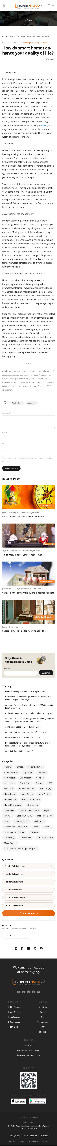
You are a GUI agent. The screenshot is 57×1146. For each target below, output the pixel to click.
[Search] (49, 5)
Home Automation (26, 788)
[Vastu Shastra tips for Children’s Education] (28, 497)
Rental (35, 826)
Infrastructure (32, 805)
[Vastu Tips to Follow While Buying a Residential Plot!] (28, 574)
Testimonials (42, 1022)
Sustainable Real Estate (14, 832)
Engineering (9, 783)
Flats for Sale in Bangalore (16, 897)
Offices (28, 1045)
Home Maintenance (12, 805)
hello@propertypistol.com (28, 1055)
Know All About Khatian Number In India (22, 737)
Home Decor (10, 794)
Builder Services (14, 1007)
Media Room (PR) (44, 815)
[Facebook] (19, 991)
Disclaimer (45, 1136)
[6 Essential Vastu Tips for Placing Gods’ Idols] (28, 612)
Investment (9, 810)
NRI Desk (14, 1027)
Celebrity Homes (35, 767)
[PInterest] (34, 991)
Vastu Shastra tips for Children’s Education (23, 516)
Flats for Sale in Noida (14, 889)
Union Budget (10, 843)
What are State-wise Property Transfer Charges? (26, 732)
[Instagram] (29, 991)
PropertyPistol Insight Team (35, 42)
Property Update (22, 821)
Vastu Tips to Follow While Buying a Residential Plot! (28, 592)
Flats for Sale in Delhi (14, 882)
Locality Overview (24, 815)
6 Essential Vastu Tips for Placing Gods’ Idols (24, 630)
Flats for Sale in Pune (14, 874)
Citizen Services (11, 772)
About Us (43, 1007)
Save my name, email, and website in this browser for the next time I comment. (27, 459)
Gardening (8, 788)
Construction (25, 777)
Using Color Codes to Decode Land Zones (23, 727)
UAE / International (45, 837)
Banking (7, 767)
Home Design (27, 794)
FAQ (43, 1027)
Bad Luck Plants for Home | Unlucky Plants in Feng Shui (29, 713)
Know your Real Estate (29, 810)
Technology (9, 837)
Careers (43, 1012)
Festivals (39, 783)
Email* (7, 668)
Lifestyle (8, 815)
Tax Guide (34, 832)
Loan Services (14, 1017)
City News (42, 772)
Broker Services (14, 1012)
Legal (46, 810)
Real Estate (39, 821)
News (6, 821)
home (43, 125)
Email (5, 444)
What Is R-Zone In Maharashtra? (19, 751)
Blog (43, 1017)
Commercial (9, 777)
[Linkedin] (24, 991)
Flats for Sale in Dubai (14, 905)
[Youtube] (38, 991)
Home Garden (44, 794)
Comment (6, 413)
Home (4, 36)
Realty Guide (17, 403)
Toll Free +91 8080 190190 (28, 1050)
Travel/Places (25, 837)
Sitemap (42, 1032)
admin (20, 627)
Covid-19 (40, 777)
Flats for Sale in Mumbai (15, 866)
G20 (50, 783)
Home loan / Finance (31, 799)
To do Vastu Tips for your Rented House (22, 554)
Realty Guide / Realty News (16, 826)
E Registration (14, 1022)
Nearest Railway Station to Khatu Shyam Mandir (26, 691)
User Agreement (30, 1136)
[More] (47, 59)
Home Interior (10, 799)
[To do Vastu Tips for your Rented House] (28, 536)
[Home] (3, 5)
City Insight (27, 772)
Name (5, 432)
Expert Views (25, 783)
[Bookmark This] (7, 402)
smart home (32, 403)
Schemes (47, 826)
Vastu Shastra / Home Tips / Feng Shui (20, 848)
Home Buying (45, 788)
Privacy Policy (15, 1136)
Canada (20, 767)
